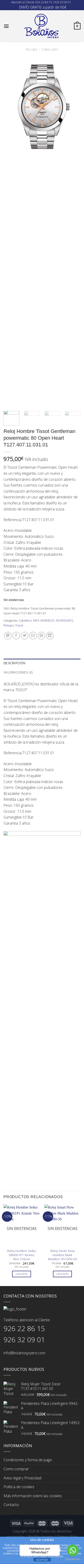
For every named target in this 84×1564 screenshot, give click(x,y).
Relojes (32, 49)
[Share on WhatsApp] (8, 635)
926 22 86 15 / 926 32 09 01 (53, 2)
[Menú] (6, 26)
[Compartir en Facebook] (16, 635)
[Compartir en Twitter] (24, 635)
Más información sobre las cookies (33, 1495)
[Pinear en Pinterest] (41, 635)
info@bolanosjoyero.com (24, 1352)
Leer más (22, 1274)
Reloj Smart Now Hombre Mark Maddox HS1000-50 (62, 1255)
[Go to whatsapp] (73, 1550)
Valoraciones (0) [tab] (18, 672)
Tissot (19, 625)
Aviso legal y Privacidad (22, 1477)
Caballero (50, 49)
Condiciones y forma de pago (28, 1459)
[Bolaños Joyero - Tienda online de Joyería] (41, 26)
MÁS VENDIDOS (44, 620)
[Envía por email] (33, 635)
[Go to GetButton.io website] (72, 1559)
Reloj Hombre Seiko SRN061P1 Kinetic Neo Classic (21, 1255)
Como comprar (16, 1468)
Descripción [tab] (14, 663)
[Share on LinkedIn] (50, 635)
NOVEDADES (64, 620)
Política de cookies (19, 1486)
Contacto (11, 1504)
